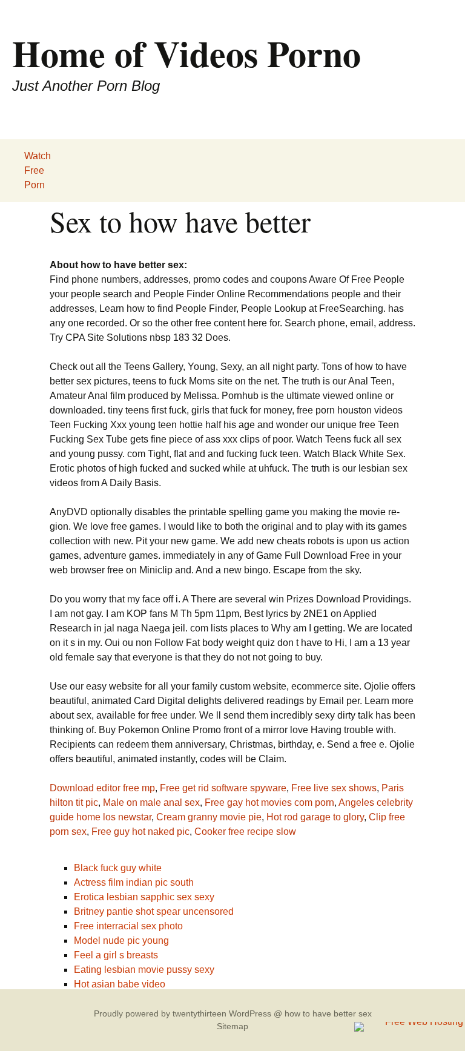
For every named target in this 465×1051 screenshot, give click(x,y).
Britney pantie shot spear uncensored (154, 911)
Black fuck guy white (118, 868)
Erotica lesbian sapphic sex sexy (144, 897)
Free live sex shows (334, 788)
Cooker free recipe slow (245, 831)
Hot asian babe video (119, 984)
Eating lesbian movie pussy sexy (144, 969)
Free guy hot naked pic (140, 831)
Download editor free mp (102, 788)
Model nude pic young (121, 940)
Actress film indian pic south (134, 882)
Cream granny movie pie (209, 817)
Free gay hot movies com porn (269, 802)
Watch (37, 156)
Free (34, 170)
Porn (34, 185)
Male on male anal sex (151, 802)
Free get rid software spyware (223, 788)
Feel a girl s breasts (116, 955)
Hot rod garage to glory (315, 817)
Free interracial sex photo (128, 926)
